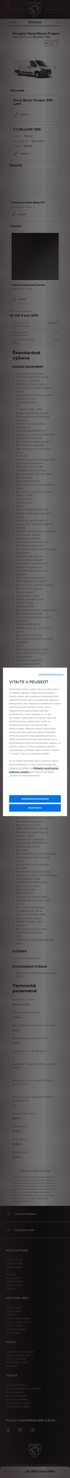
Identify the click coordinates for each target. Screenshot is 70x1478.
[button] (51, 674)
